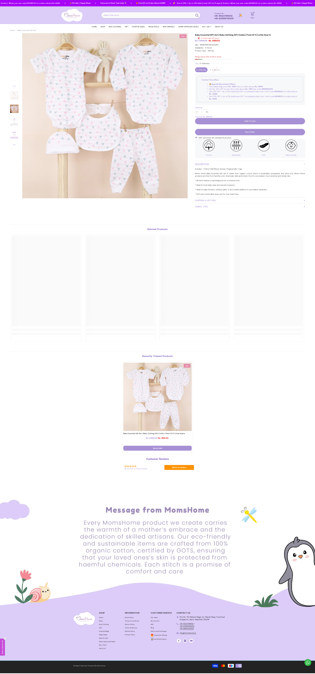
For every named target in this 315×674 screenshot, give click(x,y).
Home (12, 30)
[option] (105, 115)
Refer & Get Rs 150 (2, 647)
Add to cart (250, 121)
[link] (46, 330)
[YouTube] (191, 640)
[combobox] (147, 15)
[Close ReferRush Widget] (5, 638)
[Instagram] (185, 640)
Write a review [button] (179, 467)
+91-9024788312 (186, 624)
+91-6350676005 (187, 626)
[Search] (150, 15)
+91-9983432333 (187, 629)
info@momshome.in (188, 633)
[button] (14, 86)
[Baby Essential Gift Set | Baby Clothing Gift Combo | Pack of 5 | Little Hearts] (157, 397)
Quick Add (157, 448)
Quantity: (199, 107)
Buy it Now (250, 132)
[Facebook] (179, 640)
